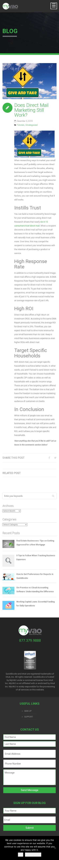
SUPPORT (28, 717)
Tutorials (20, 125)
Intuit (51, 680)
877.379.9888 (30, 640)
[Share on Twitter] (55, 457)
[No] (55, 848)
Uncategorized (31, 125)
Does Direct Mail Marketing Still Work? (31, 110)
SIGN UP (27, 711)
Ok (20, 854)
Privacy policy (33, 854)
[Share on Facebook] (49, 457)
